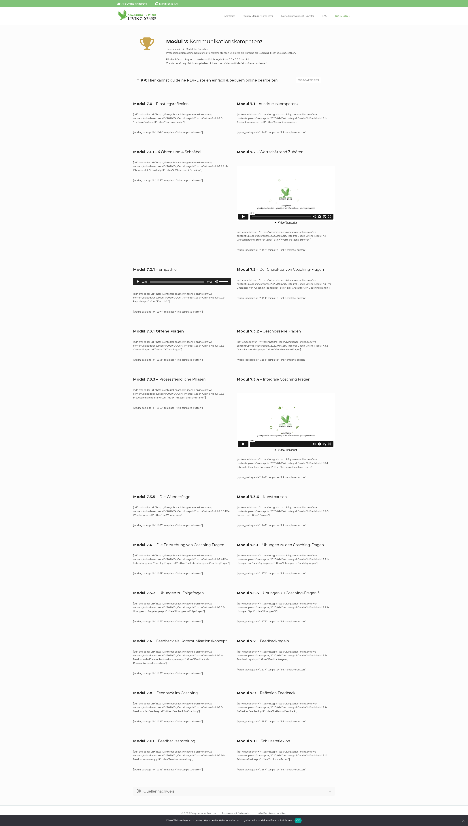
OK (298, 820)
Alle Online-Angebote (134, 3)
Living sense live (168, 3)
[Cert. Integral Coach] (137, 15)
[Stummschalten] (216, 281)
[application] (182, 281)
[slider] (224, 281)
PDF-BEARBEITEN (308, 80)
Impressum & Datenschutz (237, 813)
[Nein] (463, 820)
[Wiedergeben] (138, 281)
